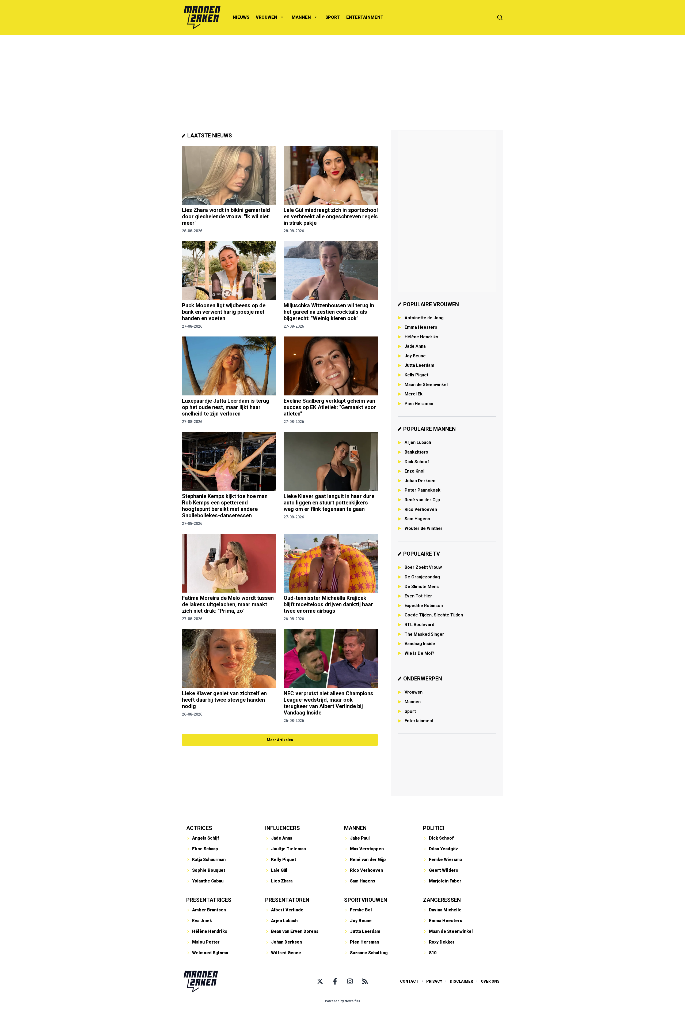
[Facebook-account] (335, 981)
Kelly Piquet (416, 374)
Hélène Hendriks (421, 336)
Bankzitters (416, 452)
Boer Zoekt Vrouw (423, 567)
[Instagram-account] (350, 981)
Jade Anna (415, 346)
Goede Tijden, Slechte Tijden (434, 615)
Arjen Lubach (418, 442)
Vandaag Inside (420, 643)
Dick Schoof (417, 461)
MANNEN (301, 17)
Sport (410, 711)
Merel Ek (414, 393)
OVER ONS (490, 981)
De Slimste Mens (422, 586)
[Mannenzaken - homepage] (202, 17)
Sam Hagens (417, 518)
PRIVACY (434, 981)
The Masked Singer (424, 634)
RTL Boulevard (419, 624)
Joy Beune (415, 355)
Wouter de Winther (424, 528)
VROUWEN (266, 17)
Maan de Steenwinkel (426, 384)
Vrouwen (414, 692)
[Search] (500, 17)
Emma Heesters (421, 327)
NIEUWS (241, 17)
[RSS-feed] (365, 981)
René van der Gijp (422, 499)
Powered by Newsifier (342, 1001)
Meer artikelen (280, 740)
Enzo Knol (414, 471)
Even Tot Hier (418, 595)
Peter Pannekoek (422, 490)
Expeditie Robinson (424, 605)
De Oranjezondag (422, 576)
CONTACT (409, 981)
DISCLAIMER (461, 981)
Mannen (413, 701)
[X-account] (320, 981)
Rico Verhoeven (421, 509)
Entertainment (419, 720)
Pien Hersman (419, 403)
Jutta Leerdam (419, 365)
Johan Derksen (420, 480)
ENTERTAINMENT (364, 17)
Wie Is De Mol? (419, 653)
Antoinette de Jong (424, 317)
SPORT (332, 17)
